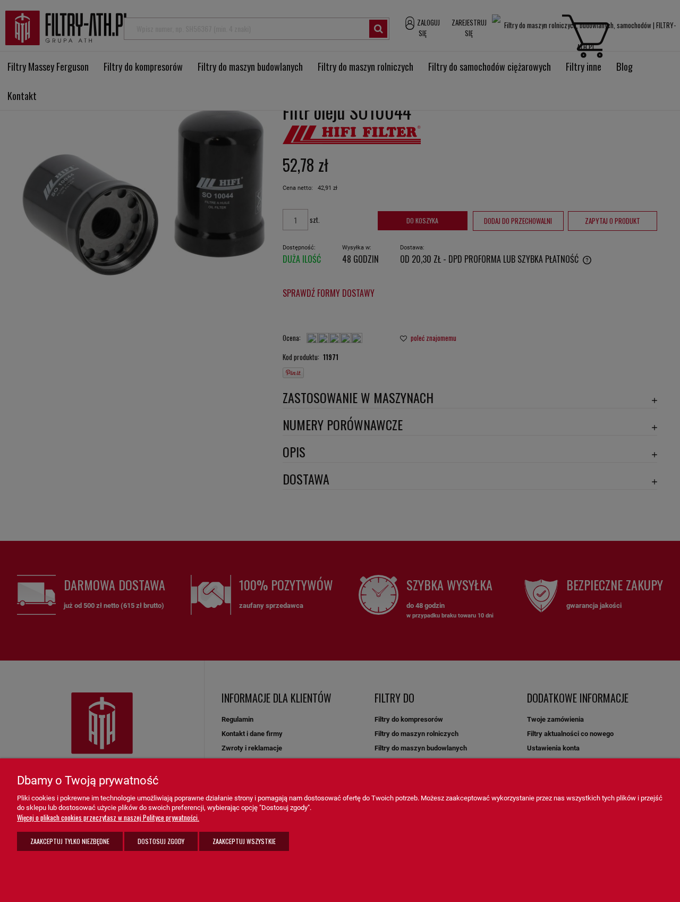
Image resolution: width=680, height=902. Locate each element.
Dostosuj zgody (161, 841)
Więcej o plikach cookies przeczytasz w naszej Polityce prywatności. (108, 817)
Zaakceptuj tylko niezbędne (69, 841)
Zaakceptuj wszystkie (244, 841)
